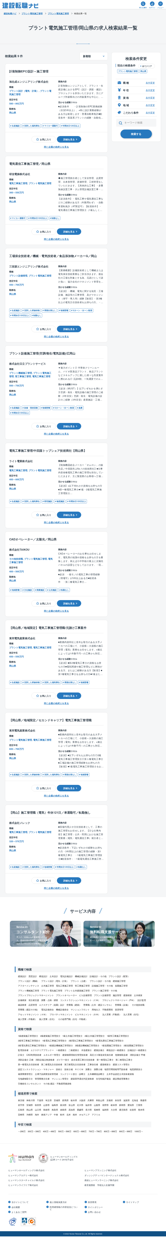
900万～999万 (125, 1131)
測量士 (88, 1069)
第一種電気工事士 (105, 1059)
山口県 (38, 1109)
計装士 (21, 1054)
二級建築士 (74, 1050)
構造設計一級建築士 (116, 1050)
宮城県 (29, 1105)
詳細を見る (69, 139)
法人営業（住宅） (131, 1014)
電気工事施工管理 (64, 985)
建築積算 (127, 995)
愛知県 (131, 1105)
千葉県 (40, 1100)
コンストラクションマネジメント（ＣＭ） (80, 1000)
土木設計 (54, 976)
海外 (37, 1114)
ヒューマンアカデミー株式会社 (23, 1175)
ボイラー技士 (63, 1059)
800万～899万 (110, 1131)
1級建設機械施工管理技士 (61, 1045)
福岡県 (105, 1109)
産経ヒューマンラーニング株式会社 (101, 1180)
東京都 (21, 1100)
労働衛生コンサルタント (29, 1083)
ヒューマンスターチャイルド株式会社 (26, 1180)
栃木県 (74, 1100)
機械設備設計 (81, 976)
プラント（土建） (79, 980)
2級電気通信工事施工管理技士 (32, 1045)
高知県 (72, 1109)
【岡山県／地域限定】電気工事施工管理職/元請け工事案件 (48, 628)
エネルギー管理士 (51, 1054)
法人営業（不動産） (111, 1014)
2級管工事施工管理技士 (29, 1040)
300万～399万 (34, 1131)
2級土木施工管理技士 (95, 1035)
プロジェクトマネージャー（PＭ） (118, 1000)
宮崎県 (21, 1114)
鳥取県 (55, 1109)
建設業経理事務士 (121, 1078)
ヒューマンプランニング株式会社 (100, 1170)
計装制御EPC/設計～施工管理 (28, 71)
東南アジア (46, 1114)
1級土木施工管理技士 (72, 1035)
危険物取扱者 (121, 1054)
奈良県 (118, 1100)
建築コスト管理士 (121, 1064)
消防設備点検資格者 (45, 1059)
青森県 (143, 1100)
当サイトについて (20, 1202)
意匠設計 (33, 976)
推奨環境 (92, 1202)
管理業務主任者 (42, 1078)
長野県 (105, 1105)
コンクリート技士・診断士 (72, 1074)
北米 (68, 1114)
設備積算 (22, 1000)
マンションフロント (80, 1009)
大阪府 (82, 1100)
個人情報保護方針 (58, 1202)
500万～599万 (64, 1131)
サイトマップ (132, 1202)
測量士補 (98, 1069)
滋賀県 (126, 1100)
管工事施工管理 (82, 985)
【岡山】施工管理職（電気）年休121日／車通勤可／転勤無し (50, 812)
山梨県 (97, 1105)
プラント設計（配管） (119, 976)
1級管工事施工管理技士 (118, 1035)
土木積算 (138, 995)
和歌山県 (100, 1100)
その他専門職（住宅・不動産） (73, 1019)
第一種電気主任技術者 (28, 1064)
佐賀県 (133, 1109)
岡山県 (143, 71)
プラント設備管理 (102, 995)
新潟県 (63, 1105)
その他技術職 (138, 1004)
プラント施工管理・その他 (104, 990)
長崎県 (97, 1109)
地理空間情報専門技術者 (116, 1069)
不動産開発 (107, 1009)
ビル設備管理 (85, 995)
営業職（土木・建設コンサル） (98, 1004)
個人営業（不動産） (27, 1019)
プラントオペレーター (66, 995)
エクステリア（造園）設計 (51, 1004)
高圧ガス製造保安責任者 (101, 1054)
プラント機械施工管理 (28, 990)
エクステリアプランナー (42, 1050)
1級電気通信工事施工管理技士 (109, 1040)
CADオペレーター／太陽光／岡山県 (33, 539)
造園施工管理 (121, 985)
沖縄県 (29, 1114)
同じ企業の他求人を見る (56, 147)
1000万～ (138, 1131)
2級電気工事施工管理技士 (81, 1040)
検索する (136, 134)
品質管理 (33, 1004)
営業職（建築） (73, 1004)
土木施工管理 (47, 985)
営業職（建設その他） (28, 1009)
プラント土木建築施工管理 (77, 990)
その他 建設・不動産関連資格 (57, 1083)
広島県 (21, 1109)
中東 (56, 1114)
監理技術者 (23, 1050)
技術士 (59, 1069)
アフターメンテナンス (28, 985)
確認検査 (22, 1004)
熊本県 (141, 1109)
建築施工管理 (119, 980)
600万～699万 (80, 1131)
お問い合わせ (94, 1212)
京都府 (110, 1100)
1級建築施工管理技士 (28, 1035)
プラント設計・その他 (100, 980)
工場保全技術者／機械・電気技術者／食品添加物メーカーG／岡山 (53, 256)
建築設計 (22, 976)
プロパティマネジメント (61, 1014)
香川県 (88, 1109)
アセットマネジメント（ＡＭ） (32, 1014)
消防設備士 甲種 (137, 1054)
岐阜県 (114, 1105)
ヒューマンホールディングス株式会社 (26, 1170)
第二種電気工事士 (124, 1059)
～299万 (22, 1131)
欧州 (62, 1114)
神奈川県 (30, 1100)
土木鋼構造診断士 (96, 1074)
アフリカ (96, 1114)
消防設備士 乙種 (25, 1059)
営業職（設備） (122, 1004)
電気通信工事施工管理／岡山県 (29, 164)
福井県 (88, 1105)
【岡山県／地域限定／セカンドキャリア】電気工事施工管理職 (50, 720)
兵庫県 (91, 1100)
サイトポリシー (95, 1207)
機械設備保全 (62, 1009)
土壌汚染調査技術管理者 (46, 1074)
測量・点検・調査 (49, 1000)
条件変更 (150, 82)
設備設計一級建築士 (137, 1050)
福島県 (55, 1105)
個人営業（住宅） (47, 1019)
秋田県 (38, 1105)
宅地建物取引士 (25, 1078)
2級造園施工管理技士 (134, 1045)
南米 (75, 1114)
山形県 (46, 1105)
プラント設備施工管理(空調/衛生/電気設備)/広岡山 (42, 353)
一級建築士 (61, 1050)
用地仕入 (96, 1009)
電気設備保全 (47, 1009)
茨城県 (57, 1100)
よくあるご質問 (19, 1212)
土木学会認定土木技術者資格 (120, 1074)
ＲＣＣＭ (79, 1069)
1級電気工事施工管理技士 (54, 1040)
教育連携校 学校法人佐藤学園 (99, 1185)
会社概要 (16, 1207)
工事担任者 (93, 1064)
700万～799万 (95, 1131)
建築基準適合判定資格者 (82, 1078)
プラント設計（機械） (28, 980)
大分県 (114, 1109)
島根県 (46, 1109)
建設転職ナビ (10, 13)
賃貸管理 (119, 1009)
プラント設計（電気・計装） (55, 980)
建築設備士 (99, 1050)
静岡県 (122, 1105)
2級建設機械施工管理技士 (87, 1045)
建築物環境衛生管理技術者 (75, 1054)
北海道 (135, 1100)
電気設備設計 (66, 976)
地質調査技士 (136, 1069)
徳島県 (63, 1109)
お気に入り (45, 139)
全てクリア (147, 66)
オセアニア (84, 1114)
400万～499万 (49, 1131)
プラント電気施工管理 (128, 71)
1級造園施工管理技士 (111, 1045)
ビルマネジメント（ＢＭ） (87, 1014)
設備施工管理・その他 (102, 985)
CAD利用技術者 (33, 1054)
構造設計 (43, 976)
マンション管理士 (60, 1078)
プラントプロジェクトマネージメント (36, 995)
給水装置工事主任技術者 (83, 1059)
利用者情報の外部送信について (63, 1208)
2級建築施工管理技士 (50, 1035)
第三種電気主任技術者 (74, 1064)
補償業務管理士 (25, 1074)
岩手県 (21, 1105)
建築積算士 (105, 1064)
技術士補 (68, 1069)
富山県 (72, 1105)
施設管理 (117, 995)
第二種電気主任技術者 (51, 1064)
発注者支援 (34, 1000)
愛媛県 (80, 1109)
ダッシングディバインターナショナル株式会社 (106, 1175)
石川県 (80, 1105)
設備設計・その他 (98, 976)
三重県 (139, 1105)
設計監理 (141, 1000)
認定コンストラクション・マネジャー (36, 1069)
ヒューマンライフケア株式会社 (23, 1185)
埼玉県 (48, 1100)
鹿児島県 (123, 1109)
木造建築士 (86, 1050)
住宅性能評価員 (103, 1078)
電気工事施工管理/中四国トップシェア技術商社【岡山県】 (48, 450)
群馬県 (65, 1100)
